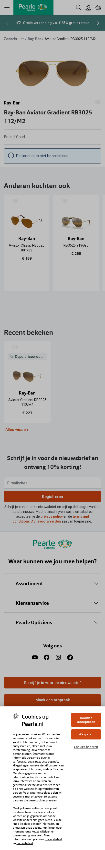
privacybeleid (53, 839)
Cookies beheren (86, 747)
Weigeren (86, 734)
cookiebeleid (25, 843)
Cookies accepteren (86, 720)
